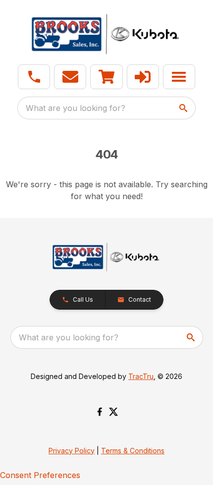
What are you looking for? (75, 108)
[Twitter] (113, 412)
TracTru (141, 376)
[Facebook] (100, 412)
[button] (34, 76)
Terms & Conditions (132, 450)
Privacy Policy (72, 450)
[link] (106, 76)
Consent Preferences (40, 475)
